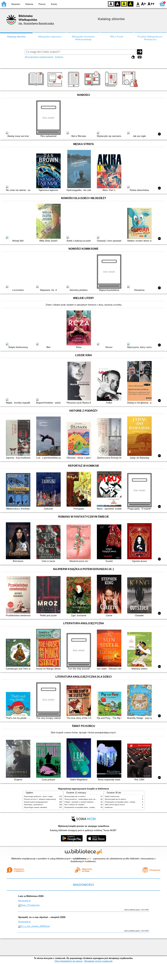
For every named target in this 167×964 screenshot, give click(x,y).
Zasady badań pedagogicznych (36, 802)
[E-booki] (74, 87)
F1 (143, 3)
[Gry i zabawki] (130, 87)
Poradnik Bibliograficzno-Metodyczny (150, 38)
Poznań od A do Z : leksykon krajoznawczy (40, 799)
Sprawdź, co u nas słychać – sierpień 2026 (41, 917)
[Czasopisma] (111, 87)
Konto (54, 4)
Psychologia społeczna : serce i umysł (38, 796)
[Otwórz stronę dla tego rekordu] (19, 133)
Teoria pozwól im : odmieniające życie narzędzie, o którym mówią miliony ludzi (93, 799)
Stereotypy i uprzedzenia (33, 804)
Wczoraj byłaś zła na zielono (75, 796)
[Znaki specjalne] (139, 57)
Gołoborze (109, 807)
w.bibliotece (81, 858)
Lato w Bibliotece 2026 (31, 896)
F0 (138, 3)
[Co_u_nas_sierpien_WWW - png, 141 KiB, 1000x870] (34, 926)
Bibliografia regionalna (49, 36)
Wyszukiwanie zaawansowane (39, 57)
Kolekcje (59, 57)
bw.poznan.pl (24, 900)
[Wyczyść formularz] (133, 57)
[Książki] (36, 87)
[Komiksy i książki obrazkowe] (93, 87)
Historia (29, 4)
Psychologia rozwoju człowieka (35, 807)
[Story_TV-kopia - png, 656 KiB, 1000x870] (28, 905)
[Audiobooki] (55, 87)
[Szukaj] (139, 52)
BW (117, 3)
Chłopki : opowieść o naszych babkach (79, 802)
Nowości (15, 4)
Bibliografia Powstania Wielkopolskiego (83, 38)
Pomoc (42, 4)
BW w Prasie (116, 36)
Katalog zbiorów (16, 36)
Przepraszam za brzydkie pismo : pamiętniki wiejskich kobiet (86, 807)
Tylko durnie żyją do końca (115, 804)
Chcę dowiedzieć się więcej (68, 961)
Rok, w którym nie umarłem (74, 804)
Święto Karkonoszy (112, 796)
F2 (151, 3)
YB (124, 3)
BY (130, 3)
